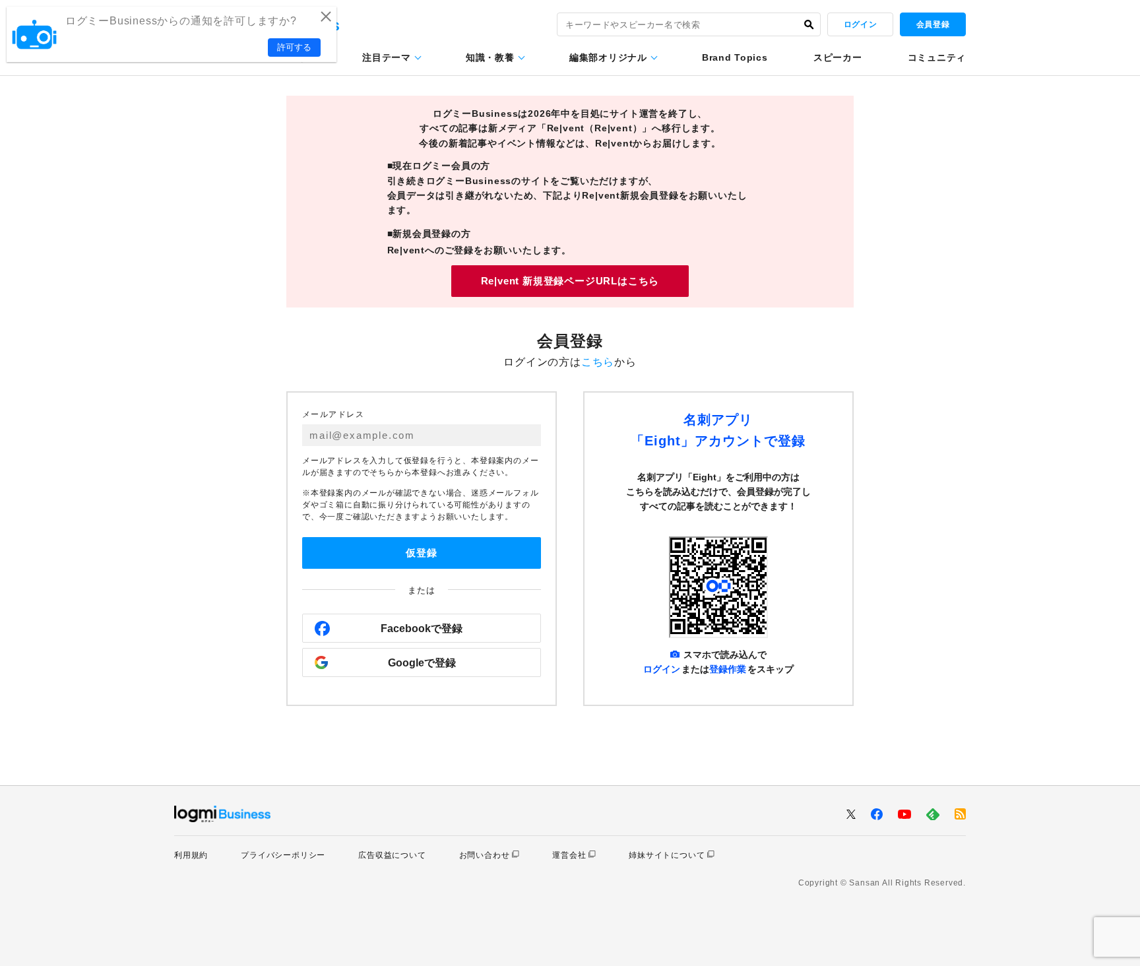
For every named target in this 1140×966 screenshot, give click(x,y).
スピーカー (837, 57)
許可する (294, 47)
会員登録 (932, 24)
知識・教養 (490, 57)
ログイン (860, 24)
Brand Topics (734, 57)
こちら (597, 362)
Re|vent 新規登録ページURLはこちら (570, 280)
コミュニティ (937, 57)
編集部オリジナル (608, 57)
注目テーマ (386, 57)
